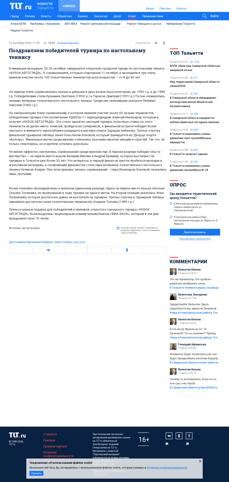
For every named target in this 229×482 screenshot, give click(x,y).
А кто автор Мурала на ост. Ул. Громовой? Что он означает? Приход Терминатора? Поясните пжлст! (193, 332)
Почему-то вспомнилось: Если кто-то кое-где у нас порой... (193, 381)
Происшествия (152, 16)
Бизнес (83, 16)
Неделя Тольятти (22, 30)
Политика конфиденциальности (58, 454)
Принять (36, 473)
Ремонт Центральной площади (100, 23)
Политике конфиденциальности (167, 467)
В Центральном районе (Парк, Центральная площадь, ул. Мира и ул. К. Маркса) (196, 220)
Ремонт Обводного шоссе (144, 23)
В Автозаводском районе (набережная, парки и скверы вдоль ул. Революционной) (196, 207)
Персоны (165, 8)
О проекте (50, 434)
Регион (30, 16)
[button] (48, 250)
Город (15, 16)
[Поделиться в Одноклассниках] (162, 42)
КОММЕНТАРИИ (188, 261)
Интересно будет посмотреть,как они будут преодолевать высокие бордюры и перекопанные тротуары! (195, 357)
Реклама (49, 440)
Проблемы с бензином (45, 23)
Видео (150, 8)
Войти (214, 16)
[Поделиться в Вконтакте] (154, 42)
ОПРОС (178, 185)
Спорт (132, 16)
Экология (100, 16)
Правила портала (55, 446)
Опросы (181, 8)
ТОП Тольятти (186, 53)
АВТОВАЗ (71, 23)
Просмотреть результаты (195, 238)
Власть (46, 16)
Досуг (117, 16)
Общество (64, 16)
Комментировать (68, 43)
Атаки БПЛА (18, 23)
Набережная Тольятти (180, 23)
